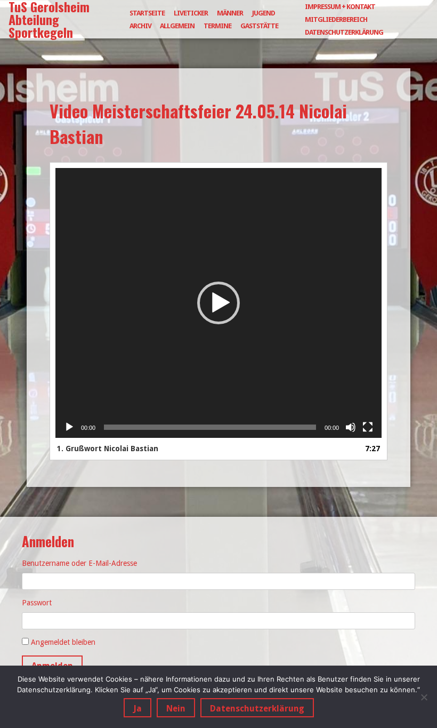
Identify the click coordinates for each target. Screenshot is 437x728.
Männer (230, 13)
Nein (175, 708)
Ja (137, 708)
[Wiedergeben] (69, 427)
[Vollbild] (367, 427)
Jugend (263, 13)
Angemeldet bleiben (63, 642)
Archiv (140, 26)
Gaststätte (259, 26)
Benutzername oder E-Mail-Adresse (79, 563)
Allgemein (177, 26)
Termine (217, 26)
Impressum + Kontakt (340, 7)
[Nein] (423, 697)
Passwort (37, 602)
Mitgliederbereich (336, 19)
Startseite (147, 13)
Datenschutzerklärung (344, 32)
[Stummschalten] (350, 427)
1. (107, 448)
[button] (218, 303)
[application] (218, 303)
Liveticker (191, 13)
